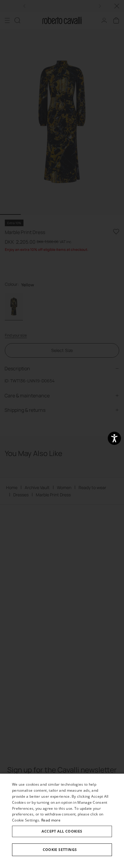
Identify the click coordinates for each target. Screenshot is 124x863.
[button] (62, 849)
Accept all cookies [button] (62, 831)
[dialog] (62, 818)
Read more (50, 820)
